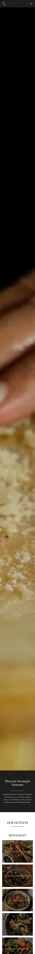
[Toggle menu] (31, 3)
